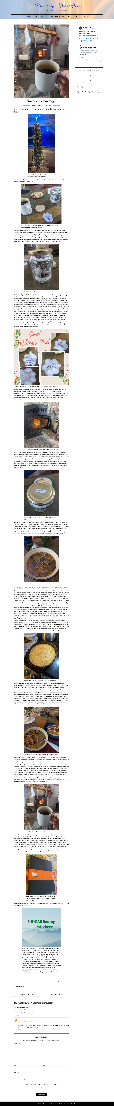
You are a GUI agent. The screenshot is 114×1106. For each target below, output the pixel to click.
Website (16, 1072)
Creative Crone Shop (41, 16)
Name (16, 1065)
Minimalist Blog (64, 1103)
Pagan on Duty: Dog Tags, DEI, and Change (88, 92)
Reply (18, 1015)
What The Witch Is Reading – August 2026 (88, 70)
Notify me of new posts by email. (41, 1090)
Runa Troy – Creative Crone (57, 6)
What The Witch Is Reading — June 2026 (87, 80)
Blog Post (22, 986)
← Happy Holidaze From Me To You (25, 994)
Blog (69, 16)
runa (50, 105)
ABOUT (76, 16)
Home (29, 16)
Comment (17, 1043)
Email (44, 1065)
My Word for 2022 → (57, 994)
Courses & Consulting (58, 16)
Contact (84, 16)
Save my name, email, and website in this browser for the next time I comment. (42, 1079)
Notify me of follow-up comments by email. (41, 1084)
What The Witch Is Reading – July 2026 (87, 75)
